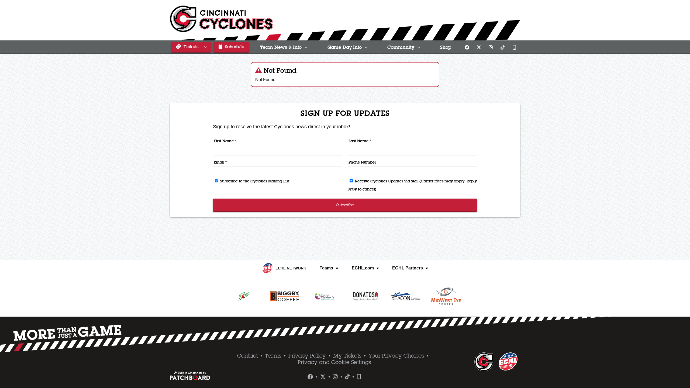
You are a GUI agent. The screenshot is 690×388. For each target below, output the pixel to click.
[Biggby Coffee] (284, 296)
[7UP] (244, 296)
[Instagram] (490, 47)
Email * (220, 162)
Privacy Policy (307, 355)
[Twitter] (479, 47)
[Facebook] (467, 47)
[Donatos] (365, 296)
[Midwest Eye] (446, 296)
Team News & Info (281, 47)
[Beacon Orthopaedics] (405, 296)
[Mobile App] (514, 47)
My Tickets (347, 355)
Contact (247, 355)
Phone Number (362, 162)
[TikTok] (502, 47)
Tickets (190, 46)
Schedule (234, 46)
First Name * (225, 140)
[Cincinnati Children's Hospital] (325, 296)
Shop (445, 47)
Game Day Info (344, 47)
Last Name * (360, 140)
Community (400, 47)
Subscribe (345, 204)
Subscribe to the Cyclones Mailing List (254, 181)
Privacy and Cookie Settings (334, 362)
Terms (273, 355)
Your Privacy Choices (396, 355)
